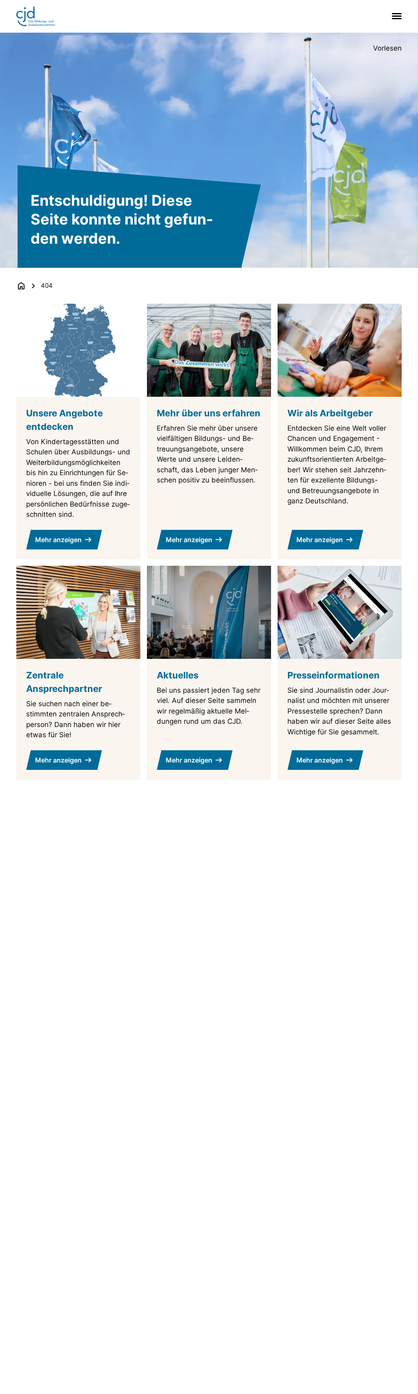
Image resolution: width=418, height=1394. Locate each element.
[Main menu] (395, 16)
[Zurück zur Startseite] (21, 286)
